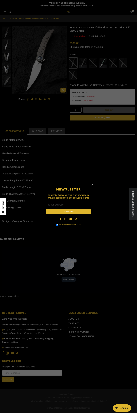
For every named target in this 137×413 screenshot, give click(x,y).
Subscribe (68, 211)
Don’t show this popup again (70, 225)
